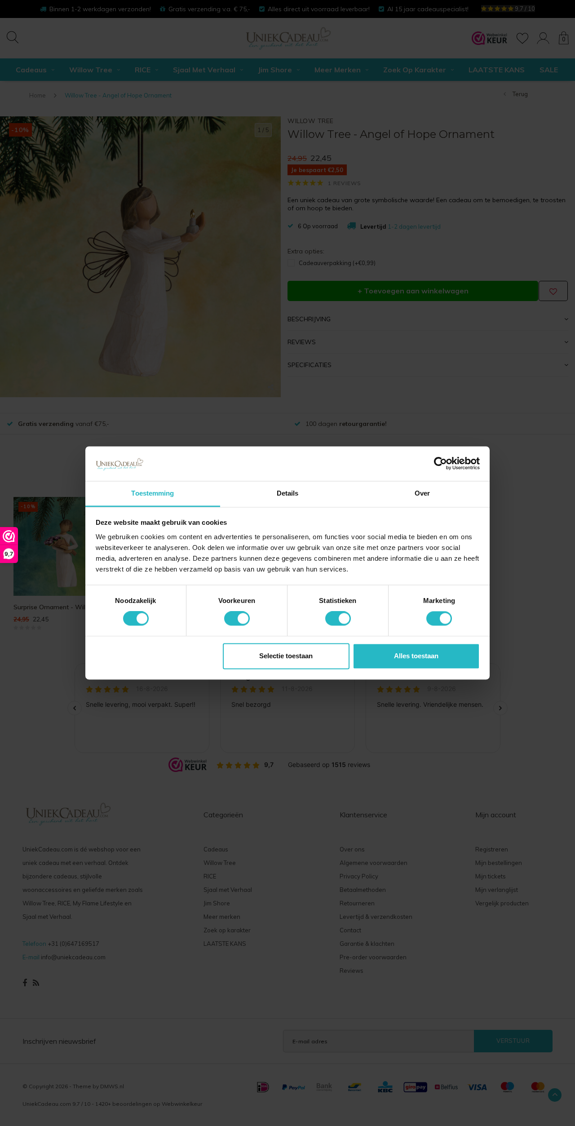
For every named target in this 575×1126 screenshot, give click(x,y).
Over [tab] (422, 493)
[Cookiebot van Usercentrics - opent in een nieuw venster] (440, 463)
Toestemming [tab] (152, 493)
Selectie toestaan (286, 656)
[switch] (237, 619)
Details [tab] (288, 493)
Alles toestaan (416, 656)
